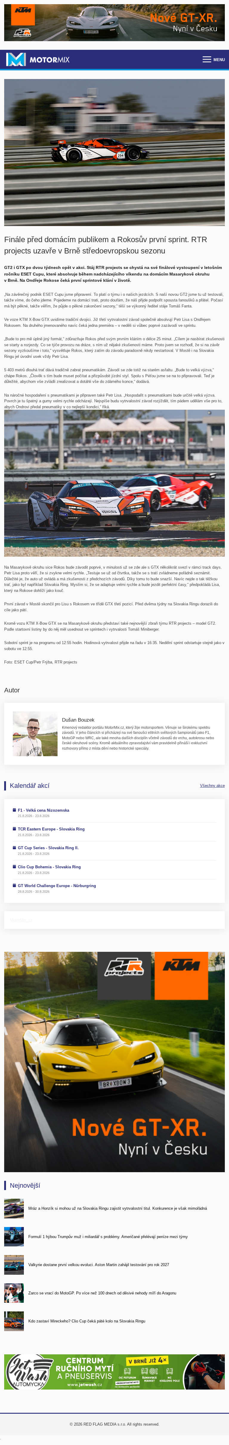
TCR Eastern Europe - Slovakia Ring (51, 829)
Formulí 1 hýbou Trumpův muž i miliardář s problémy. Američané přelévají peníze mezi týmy (108, 1236)
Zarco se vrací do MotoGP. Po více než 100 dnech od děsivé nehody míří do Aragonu (102, 1293)
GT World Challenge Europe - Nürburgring (57, 886)
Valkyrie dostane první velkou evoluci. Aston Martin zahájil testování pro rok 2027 (98, 1265)
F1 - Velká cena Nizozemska (43, 810)
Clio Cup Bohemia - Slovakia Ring (49, 867)
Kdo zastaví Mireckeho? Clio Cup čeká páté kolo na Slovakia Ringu (86, 1321)
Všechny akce (212, 785)
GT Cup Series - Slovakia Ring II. (48, 848)
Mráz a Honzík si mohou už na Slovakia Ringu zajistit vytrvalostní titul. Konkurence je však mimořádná (117, 1208)
